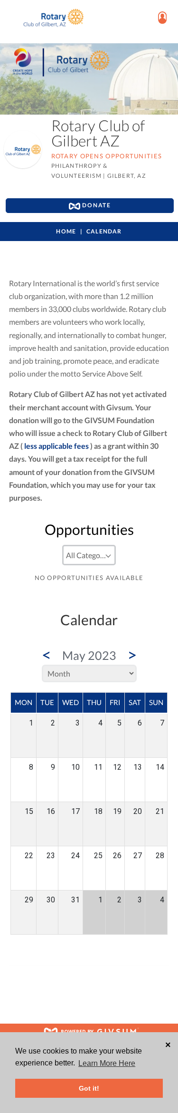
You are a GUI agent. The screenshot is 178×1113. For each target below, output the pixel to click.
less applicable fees (56, 445)
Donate (95, 205)
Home (66, 231)
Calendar (104, 231)
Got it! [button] (89, 1088)
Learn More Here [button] (106, 1063)
